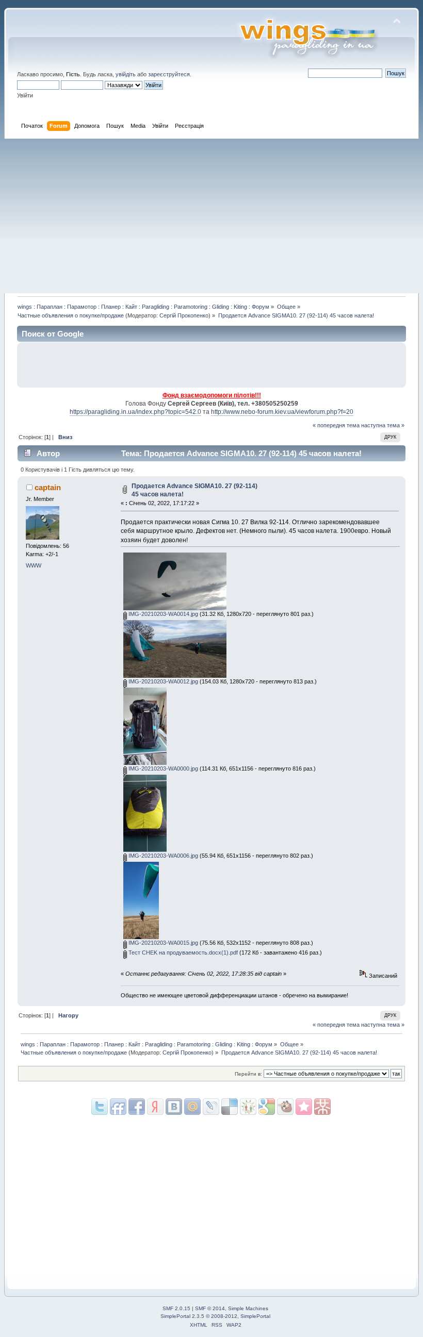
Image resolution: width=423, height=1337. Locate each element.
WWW (33, 565)
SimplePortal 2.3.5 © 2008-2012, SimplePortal (215, 1316)
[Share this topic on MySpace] (174, 1106)
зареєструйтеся (169, 74)
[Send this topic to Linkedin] (155, 1106)
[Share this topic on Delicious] (211, 1106)
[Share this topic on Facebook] (136, 1106)
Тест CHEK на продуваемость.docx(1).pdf (182, 952)
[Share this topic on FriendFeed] (118, 1106)
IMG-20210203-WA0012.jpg (162, 681)
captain (48, 487)
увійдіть (126, 74)
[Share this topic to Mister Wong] (304, 1106)
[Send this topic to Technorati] (285, 1106)
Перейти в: (248, 1074)
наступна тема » (382, 425)
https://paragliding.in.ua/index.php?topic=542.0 (135, 411)
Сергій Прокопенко (183, 315)
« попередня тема (336, 425)
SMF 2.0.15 (176, 1308)
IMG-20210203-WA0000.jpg (162, 768)
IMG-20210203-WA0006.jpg (162, 856)
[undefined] (322, 1106)
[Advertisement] (211, 216)
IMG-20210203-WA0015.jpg (162, 943)
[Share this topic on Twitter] (99, 1106)
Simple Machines (248, 1308)
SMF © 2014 (210, 1308)
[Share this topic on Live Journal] (192, 1106)
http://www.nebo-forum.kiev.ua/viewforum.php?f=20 (282, 411)
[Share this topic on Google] (229, 1106)
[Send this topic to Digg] (248, 1106)
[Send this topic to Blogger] (266, 1106)
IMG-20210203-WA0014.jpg (162, 614)
